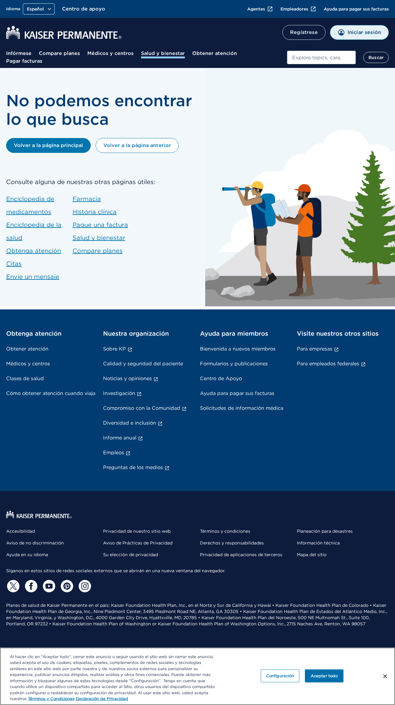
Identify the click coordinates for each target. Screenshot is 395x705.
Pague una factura (100, 225)
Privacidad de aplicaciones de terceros (241, 554)
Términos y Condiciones (51, 698)
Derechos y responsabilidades (232, 542)
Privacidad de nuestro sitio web (137, 531)
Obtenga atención (33, 250)
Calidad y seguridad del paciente (143, 364)
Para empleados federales (328, 364)
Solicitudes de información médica (241, 408)
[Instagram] (84, 586)
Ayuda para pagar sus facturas (356, 8)
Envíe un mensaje (32, 276)
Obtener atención (214, 53)
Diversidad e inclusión (129, 423)
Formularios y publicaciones (234, 364)
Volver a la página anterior (137, 145)
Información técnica (318, 542)
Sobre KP (114, 349)
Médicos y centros (110, 53)
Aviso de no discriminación (35, 542)
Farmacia (87, 199)
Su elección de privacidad (130, 554)
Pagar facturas (24, 61)
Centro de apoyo (83, 9)
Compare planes (59, 53)
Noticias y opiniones (127, 378)
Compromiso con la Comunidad (141, 408)
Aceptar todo (324, 676)
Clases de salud (25, 378)
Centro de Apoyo (221, 378)
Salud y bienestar (163, 53)
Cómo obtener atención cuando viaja (50, 393)
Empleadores (294, 8)
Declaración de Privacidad (102, 698)
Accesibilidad (20, 531)
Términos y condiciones (225, 531)
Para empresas (314, 349)
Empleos (113, 452)
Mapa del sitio (311, 554)
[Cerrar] (385, 676)
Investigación (119, 393)
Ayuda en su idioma (27, 554)
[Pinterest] (66, 586)
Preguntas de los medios (133, 467)
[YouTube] (48, 586)
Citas (14, 263)
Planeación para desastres (325, 531)
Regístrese (304, 32)
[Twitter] (12, 586)
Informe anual (119, 438)
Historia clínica (95, 212)
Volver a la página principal (48, 145)
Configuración (280, 676)
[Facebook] (30, 586)
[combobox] (321, 57)
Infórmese (18, 53)
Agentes (256, 8)
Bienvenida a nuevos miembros (238, 349)
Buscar (376, 57)
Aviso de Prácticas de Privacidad (138, 542)
